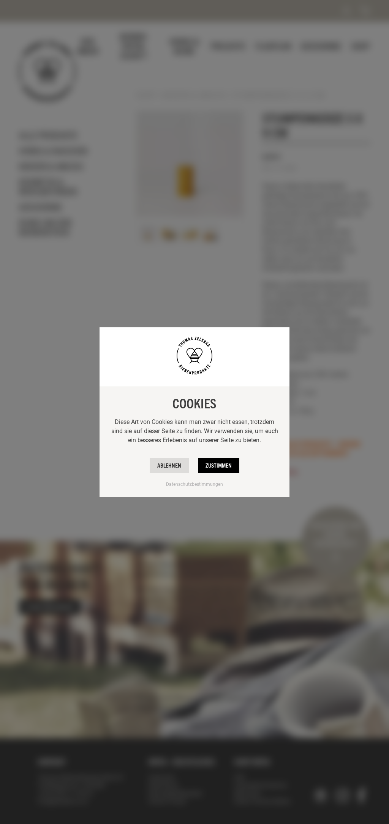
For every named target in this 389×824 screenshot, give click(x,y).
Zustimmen (219, 465)
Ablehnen (169, 465)
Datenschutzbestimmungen (194, 484)
